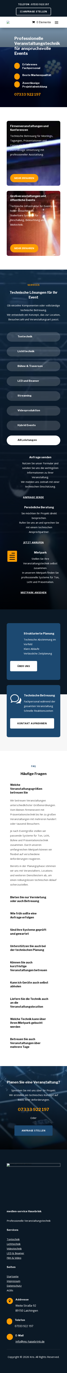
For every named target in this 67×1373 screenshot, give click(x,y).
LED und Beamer (28, 380)
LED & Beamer (15, 1253)
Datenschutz (14, 1285)
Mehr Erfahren (24, 178)
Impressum (13, 1281)
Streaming (25, 395)
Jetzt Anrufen (33, 542)
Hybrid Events (27, 425)
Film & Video (14, 1258)
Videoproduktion (29, 410)
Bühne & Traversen (30, 366)
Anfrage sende (33, 497)
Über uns (23, 666)
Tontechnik (25, 336)
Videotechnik (14, 1248)
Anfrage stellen (35, 11)
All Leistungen (27, 440)
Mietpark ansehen (34, 592)
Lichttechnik (26, 351)
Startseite (13, 1276)
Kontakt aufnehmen (32, 723)
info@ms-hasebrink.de (29, 1341)
